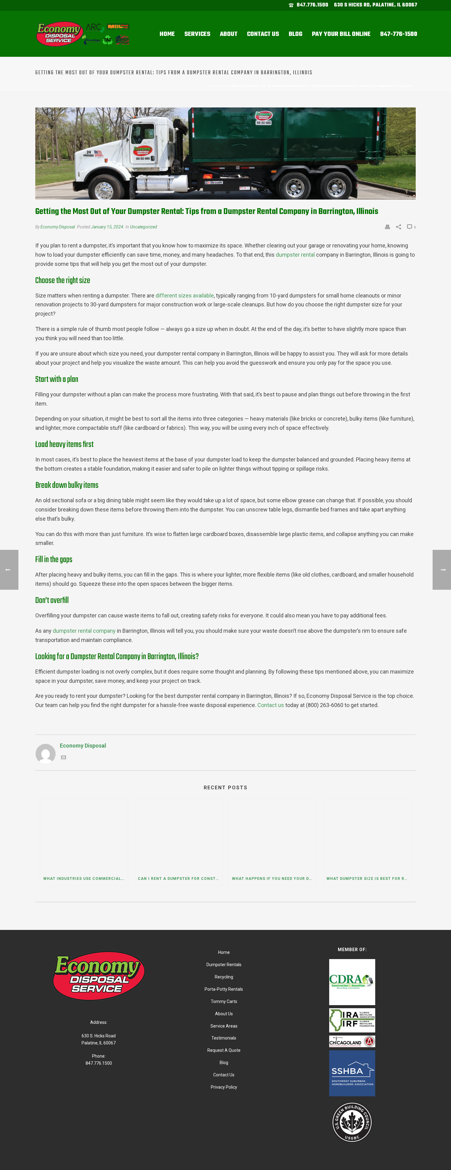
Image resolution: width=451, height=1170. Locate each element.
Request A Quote (224, 1050)
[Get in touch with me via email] (63, 758)
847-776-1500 (398, 34)
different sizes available (185, 295)
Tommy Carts (224, 1001)
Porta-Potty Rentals (224, 989)
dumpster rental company (84, 631)
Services (197, 34)
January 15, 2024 (107, 226)
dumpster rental (295, 254)
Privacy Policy (224, 1087)
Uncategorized (143, 226)
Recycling (224, 976)
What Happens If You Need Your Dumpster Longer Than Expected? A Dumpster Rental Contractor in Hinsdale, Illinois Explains (274, 879)
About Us (224, 1013)
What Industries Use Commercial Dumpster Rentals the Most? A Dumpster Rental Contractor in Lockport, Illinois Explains (85, 879)
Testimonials (223, 1038)
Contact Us (263, 34)
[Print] (387, 226)
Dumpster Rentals (223, 964)
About (228, 34)
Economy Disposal (57, 226)
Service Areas (223, 1026)
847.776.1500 (312, 5)
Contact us (270, 705)
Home (167, 34)
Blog (296, 34)
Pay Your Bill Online (341, 34)
